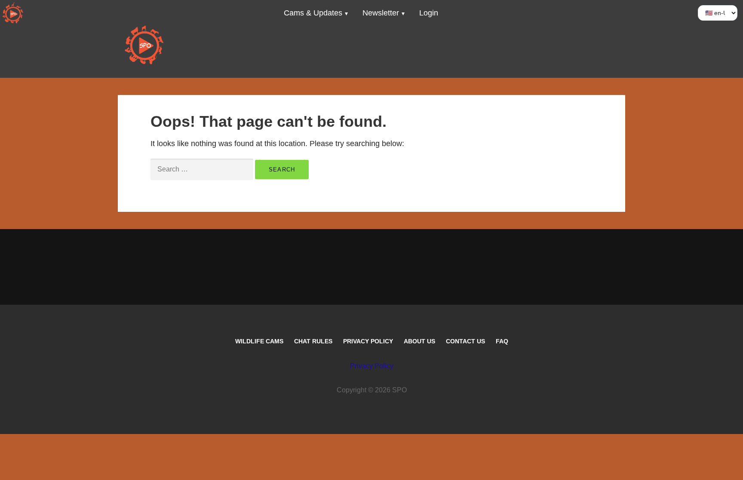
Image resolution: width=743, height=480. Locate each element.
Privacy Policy (368, 341)
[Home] (13, 13)
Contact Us (465, 341)
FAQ (502, 341)
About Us (419, 341)
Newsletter (380, 13)
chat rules (313, 341)
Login (428, 13)
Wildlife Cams (259, 341)
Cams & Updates (313, 13)
